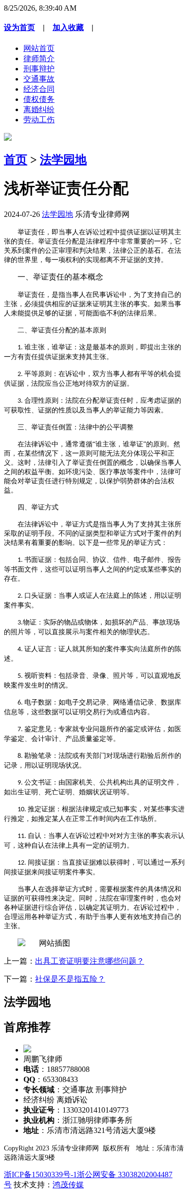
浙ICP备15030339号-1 (40, 1174)
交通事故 (39, 79)
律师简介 (39, 58)
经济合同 (39, 89)
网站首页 (39, 48)
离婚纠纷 (39, 109)
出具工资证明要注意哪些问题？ (89, 961)
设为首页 (19, 27)
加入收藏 (68, 27)
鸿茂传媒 (68, 1185)
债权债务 (39, 99)
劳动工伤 (39, 119)
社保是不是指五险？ (70, 979)
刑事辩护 (39, 69)
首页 (15, 159)
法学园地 (63, 159)
